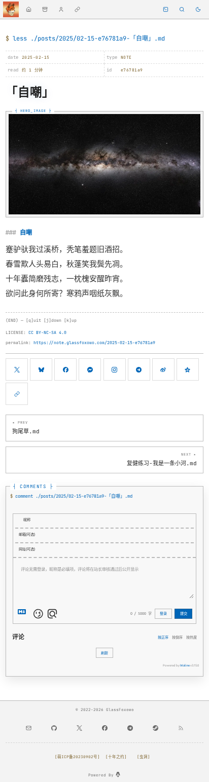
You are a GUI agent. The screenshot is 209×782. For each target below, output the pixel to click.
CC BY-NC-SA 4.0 (47, 332)
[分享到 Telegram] (139, 369)
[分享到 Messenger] (90, 369)
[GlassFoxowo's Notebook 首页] (11, 9)
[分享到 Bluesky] (41, 369)
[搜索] (182, 9)
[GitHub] (54, 728)
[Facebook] (104, 728)
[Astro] (118, 774)
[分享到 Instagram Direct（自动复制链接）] (114, 369)
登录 (163, 613)
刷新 (104, 653)
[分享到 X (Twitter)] (17, 369)
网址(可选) (27, 549)
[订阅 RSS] (180, 728)
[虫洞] (143, 756)
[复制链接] (17, 394)
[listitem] (29, 9)
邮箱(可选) (27, 534)
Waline (185, 665)
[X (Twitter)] (79, 728)
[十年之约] (116, 756)
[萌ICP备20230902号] (77, 756)
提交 (183, 613)
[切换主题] (198, 9)
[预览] (52, 614)
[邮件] (28, 728)
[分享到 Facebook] (65, 369)
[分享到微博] (163, 369)
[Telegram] (130, 728)
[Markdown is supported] (24, 614)
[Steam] (155, 728)
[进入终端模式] (165, 9)
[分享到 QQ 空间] (188, 369)
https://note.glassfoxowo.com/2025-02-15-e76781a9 (94, 342)
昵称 (26, 519)
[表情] (38, 614)
